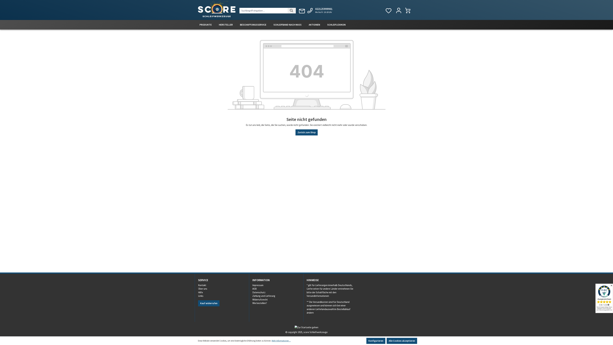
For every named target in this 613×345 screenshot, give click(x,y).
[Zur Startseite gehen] (216, 9)
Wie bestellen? (259, 303)
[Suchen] (292, 10)
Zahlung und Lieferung (263, 295)
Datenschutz (258, 292)
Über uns (202, 288)
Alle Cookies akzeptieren (402, 340)
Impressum (257, 285)
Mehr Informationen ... (281, 340)
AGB (254, 288)
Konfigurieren (375, 340)
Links (200, 295)
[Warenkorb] (409, 10)
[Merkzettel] (388, 10)
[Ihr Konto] (399, 10)
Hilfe (200, 292)
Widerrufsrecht (260, 299)
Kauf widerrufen (208, 303)
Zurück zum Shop (307, 132)
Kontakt (202, 285)
